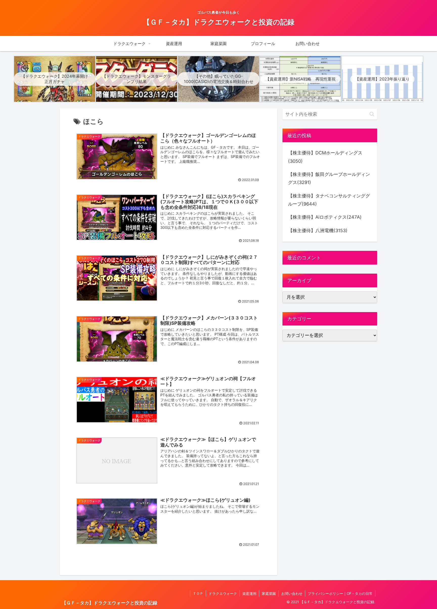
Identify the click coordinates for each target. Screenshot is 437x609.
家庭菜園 (269, 593)
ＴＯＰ (198, 593)
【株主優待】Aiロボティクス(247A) (325, 217)
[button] (371, 114)
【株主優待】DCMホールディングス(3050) (325, 157)
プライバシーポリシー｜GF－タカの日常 (340, 593)
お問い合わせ (291, 593)
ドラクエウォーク (223, 593)
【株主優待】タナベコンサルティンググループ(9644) (329, 200)
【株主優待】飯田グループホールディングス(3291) (329, 178)
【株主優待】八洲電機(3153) (317, 230)
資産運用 (249, 593)
